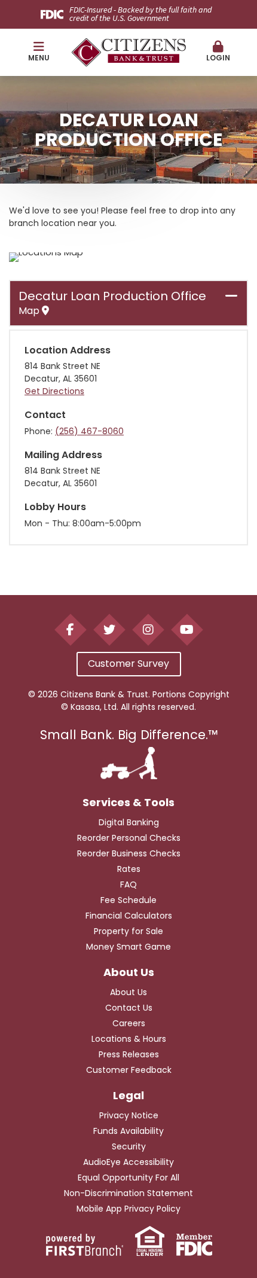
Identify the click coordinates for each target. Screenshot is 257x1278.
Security (129, 1146)
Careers (128, 1023)
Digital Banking (129, 822)
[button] (39, 52)
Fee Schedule (128, 900)
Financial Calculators (128, 916)
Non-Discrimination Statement (128, 1193)
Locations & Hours (128, 1039)
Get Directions (54, 391)
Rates (128, 869)
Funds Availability (128, 1131)
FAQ (128, 884)
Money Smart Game (128, 947)
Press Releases (129, 1054)
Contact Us (128, 1008)
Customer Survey (128, 663)
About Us (128, 992)
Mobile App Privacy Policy (128, 1209)
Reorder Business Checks (128, 853)
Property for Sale (128, 931)
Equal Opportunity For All (128, 1178)
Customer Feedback (129, 1070)
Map (30, 311)
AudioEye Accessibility (128, 1162)
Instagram (147, 629)
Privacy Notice (128, 1115)
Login (218, 58)
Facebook (70, 629)
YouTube (186, 629)
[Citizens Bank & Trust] (129, 51)
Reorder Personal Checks (128, 838)
